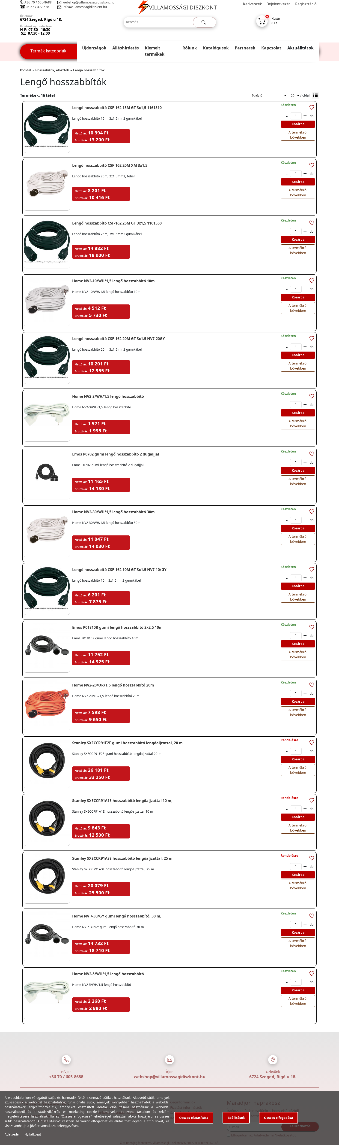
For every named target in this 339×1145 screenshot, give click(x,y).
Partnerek (245, 48)
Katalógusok (216, 48)
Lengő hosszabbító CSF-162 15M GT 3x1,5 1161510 (117, 107)
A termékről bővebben (297, 135)
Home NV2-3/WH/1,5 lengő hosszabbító (108, 396)
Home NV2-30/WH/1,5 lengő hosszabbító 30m (113, 511)
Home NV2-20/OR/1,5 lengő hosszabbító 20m (113, 685)
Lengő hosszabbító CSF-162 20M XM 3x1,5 (109, 165)
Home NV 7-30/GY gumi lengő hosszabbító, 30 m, (116, 916)
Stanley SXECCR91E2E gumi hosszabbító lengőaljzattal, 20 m (127, 742)
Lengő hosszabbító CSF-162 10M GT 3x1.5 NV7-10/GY (119, 569)
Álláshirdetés (125, 48)
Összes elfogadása (278, 1117)
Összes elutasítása (193, 1117)
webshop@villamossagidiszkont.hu (87, 2)
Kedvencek (252, 3)
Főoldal (25, 70)
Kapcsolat (271, 48)
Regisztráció (306, 3)
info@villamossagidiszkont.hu (84, 7)
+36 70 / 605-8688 (38, 2)
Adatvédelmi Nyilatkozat (23, 1134)
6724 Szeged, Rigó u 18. (272, 1076)
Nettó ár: (80, 133)
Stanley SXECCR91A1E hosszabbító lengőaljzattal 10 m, (122, 800)
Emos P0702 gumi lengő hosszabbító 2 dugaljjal (115, 454)
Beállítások (236, 1117)
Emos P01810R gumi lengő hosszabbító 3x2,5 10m (117, 627)
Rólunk (189, 48)
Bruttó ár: (81, 140)
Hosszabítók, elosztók (52, 70)
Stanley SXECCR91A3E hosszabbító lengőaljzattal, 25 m (122, 858)
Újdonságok (94, 48)
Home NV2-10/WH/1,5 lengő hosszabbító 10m (113, 280)
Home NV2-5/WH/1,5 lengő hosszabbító (108, 973)
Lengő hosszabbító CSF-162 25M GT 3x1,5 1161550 (117, 223)
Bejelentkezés (279, 3)
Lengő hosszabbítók (88, 70)
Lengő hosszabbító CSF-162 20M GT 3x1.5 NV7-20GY (118, 338)
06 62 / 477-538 (37, 7)
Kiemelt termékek (154, 51)
